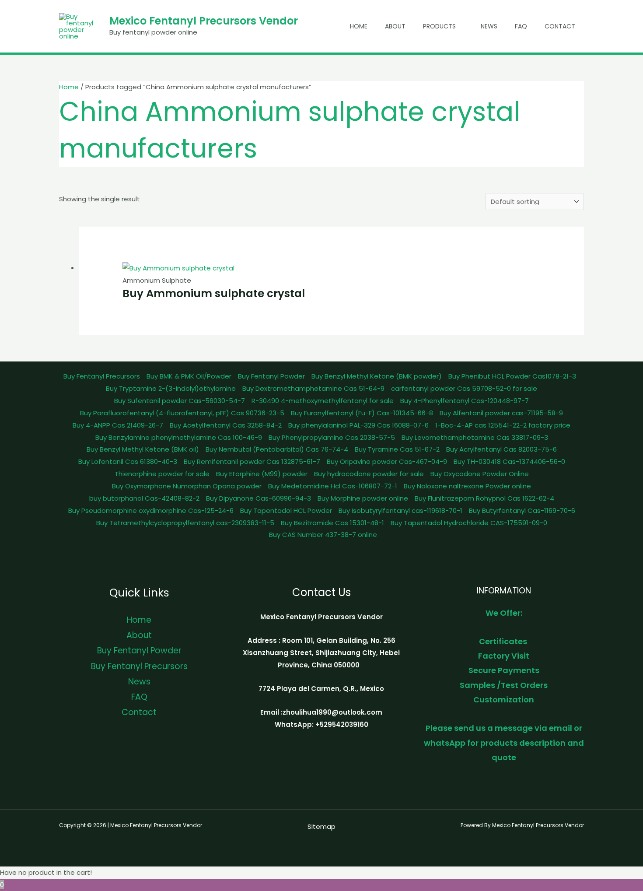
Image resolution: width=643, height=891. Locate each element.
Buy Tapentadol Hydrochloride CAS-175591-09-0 (469, 522)
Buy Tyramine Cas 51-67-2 (397, 449)
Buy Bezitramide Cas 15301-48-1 (332, 522)
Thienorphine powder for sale (162, 473)
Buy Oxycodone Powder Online (479, 473)
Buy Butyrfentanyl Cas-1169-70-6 (522, 510)
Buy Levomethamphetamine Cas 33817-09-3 (475, 437)
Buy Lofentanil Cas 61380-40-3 (127, 461)
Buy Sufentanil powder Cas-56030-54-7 (179, 400)
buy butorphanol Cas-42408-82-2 (144, 498)
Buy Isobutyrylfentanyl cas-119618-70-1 (400, 510)
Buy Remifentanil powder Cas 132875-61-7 (252, 461)
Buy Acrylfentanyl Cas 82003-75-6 (501, 449)
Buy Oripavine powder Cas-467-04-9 (387, 461)
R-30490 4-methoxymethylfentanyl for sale (323, 400)
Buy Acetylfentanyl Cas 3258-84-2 (226, 425)
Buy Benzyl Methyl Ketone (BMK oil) (143, 449)
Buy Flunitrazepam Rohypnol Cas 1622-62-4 (484, 498)
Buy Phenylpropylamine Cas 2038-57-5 (332, 437)
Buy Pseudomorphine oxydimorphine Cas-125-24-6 (151, 510)
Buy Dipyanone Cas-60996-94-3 (258, 498)
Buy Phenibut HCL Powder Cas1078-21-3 (512, 376)
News (489, 26)
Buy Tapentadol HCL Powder (286, 510)
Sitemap (321, 826)
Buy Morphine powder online (363, 498)
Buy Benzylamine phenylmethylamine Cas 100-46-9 (178, 437)
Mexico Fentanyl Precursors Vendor (203, 21)
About (395, 26)
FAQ (521, 26)
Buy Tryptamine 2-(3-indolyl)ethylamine (171, 388)
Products (439, 26)
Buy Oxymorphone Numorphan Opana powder (187, 486)
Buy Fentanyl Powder (271, 376)
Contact (560, 26)
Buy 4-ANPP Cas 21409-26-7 (118, 425)
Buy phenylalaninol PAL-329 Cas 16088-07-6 (358, 425)
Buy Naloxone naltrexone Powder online (467, 486)
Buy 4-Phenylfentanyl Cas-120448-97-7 (464, 400)
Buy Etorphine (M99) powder (262, 473)
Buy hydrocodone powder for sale (369, 473)
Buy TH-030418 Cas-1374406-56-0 (509, 461)
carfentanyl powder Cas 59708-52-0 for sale (464, 388)
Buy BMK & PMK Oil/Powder (189, 376)
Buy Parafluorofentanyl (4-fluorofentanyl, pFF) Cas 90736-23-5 (182, 412)
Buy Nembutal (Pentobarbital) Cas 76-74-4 (277, 449)
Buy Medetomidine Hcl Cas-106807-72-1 (332, 486)
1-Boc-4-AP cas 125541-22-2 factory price (502, 425)
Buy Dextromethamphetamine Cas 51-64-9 (313, 388)
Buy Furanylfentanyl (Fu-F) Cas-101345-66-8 (362, 412)
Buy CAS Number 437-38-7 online (323, 534)
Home (358, 26)
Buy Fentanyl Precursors (101, 376)
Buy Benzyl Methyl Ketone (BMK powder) (376, 376)
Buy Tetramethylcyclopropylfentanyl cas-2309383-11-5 (185, 522)
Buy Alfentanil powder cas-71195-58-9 (501, 412)
